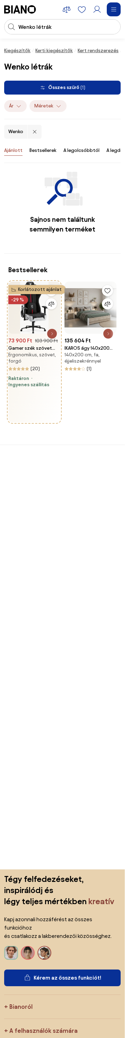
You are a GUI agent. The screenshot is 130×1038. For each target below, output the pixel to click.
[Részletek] (52, 334)
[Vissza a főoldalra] (20, 9)
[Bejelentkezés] (97, 9)
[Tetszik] (107, 290)
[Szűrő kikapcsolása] (35, 132)
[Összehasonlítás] (51, 303)
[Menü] (114, 9)
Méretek (43, 105)
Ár (11, 105)
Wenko (15, 131)
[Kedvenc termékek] (82, 9)
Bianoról (21, 1006)
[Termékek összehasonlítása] (66, 9)
